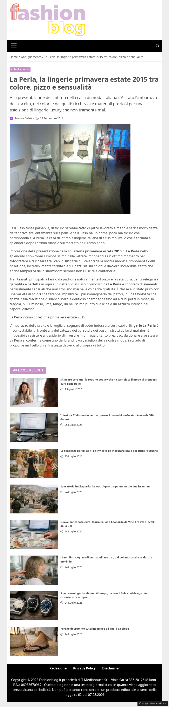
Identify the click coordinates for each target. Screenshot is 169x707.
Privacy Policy (84, 668)
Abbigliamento (20, 69)
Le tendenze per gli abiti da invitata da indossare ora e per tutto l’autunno (109, 451)
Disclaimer (111, 668)
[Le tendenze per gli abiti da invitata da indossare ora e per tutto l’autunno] (34, 463)
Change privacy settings (153, 703)
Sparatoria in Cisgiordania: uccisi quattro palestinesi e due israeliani (105, 486)
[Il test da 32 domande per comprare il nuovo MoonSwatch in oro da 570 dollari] (34, 427)
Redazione (58, 668)
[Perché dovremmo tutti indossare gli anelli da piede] (34, 641)
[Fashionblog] (47, 19)
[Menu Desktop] (14, 46)
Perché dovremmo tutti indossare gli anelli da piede (94, 628)
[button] (157, 45)
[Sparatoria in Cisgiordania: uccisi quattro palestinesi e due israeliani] (34, 499)
